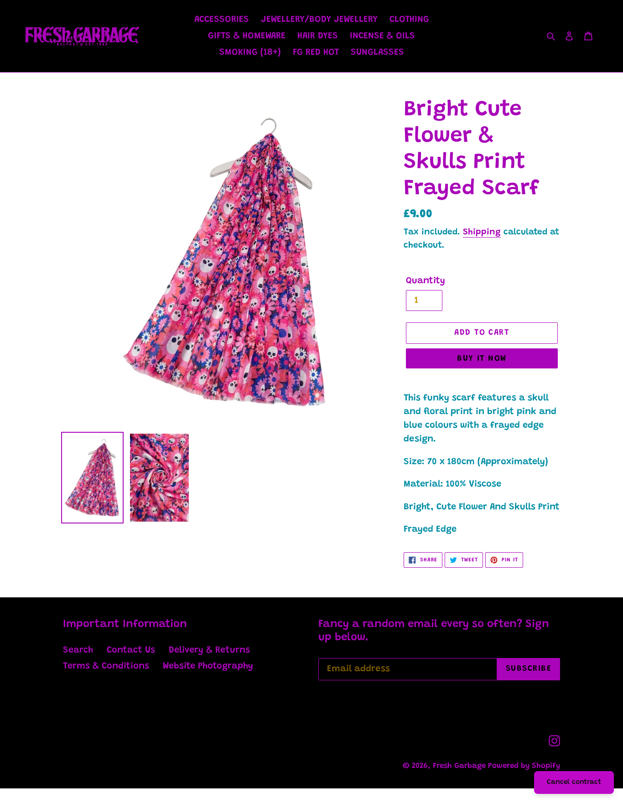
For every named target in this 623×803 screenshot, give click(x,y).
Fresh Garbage (460, 766)
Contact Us (131, 650)
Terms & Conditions (106, 666)
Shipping (482, 232)
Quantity (425, 280)
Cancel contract (574, 782)
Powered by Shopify (524, 766)
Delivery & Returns (209, 650)
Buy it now (481, 359)
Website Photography (208, 666)
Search (78, 650)
